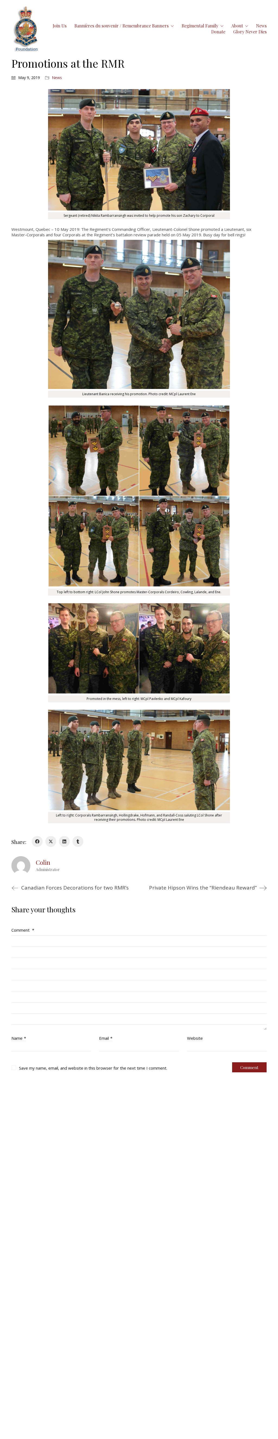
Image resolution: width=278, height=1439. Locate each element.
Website (195, 1038)
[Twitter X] (50, 841)
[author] (20, 865)
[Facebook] (37, 841)
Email (105, 1038)
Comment (22, 930)
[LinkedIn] (64, 841)
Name (18, 1038)
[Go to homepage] (26, 28)
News (57, 77)
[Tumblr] (77, 841)
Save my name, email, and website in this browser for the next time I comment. (93, 1068)
